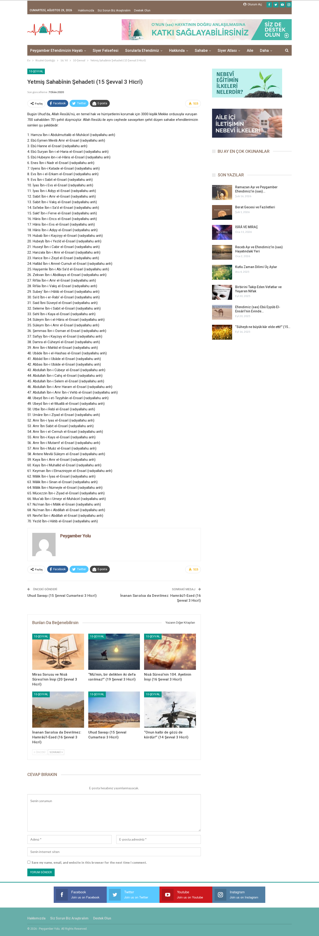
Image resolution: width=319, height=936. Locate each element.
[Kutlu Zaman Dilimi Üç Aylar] (222, 272)
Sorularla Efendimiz (142, 50)
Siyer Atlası (227, 50)
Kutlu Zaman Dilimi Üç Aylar (256, 267)
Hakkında (177, 50)
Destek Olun (142, 10)
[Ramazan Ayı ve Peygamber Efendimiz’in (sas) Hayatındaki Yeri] (222, 192)
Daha (264, 50)
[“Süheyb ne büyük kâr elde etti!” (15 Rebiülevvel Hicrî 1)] (222, 332)
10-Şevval (36, 71)
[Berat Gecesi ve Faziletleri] (222, 212)
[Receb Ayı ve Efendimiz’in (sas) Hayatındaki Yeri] (222, 252)
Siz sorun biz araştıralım (114, 10)
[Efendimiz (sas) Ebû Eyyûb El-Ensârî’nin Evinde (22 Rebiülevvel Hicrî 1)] (222, 312)
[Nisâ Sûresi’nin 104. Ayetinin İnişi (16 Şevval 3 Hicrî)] (170, 652)
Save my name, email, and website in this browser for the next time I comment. (89, 862)
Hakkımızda (86, 10)
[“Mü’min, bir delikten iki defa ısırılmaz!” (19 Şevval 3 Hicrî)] (114, 652)
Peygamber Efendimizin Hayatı (56, 50)
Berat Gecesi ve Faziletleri (255, 207)
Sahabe (201, 50)
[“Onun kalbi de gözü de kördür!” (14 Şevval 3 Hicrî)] (170, 710)
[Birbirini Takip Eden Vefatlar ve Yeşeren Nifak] (222, 292)
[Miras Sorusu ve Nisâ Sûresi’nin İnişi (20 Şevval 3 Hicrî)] (58, 652)
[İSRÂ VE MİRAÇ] (222, 232)
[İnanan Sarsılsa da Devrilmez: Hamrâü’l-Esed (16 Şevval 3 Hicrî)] (58, 710)
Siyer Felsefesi (105, 50)
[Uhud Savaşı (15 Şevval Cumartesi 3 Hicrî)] (114, 710)
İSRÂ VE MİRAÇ (246, 227)
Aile (250, 50)
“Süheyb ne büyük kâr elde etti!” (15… (262, 327)
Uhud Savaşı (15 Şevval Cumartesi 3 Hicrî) (62, 596)
